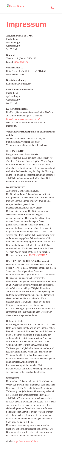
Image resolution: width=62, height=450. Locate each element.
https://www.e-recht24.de (26, 441)
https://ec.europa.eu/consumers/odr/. (23, 119)
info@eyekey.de (21, 62)
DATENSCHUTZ (38, 255)
